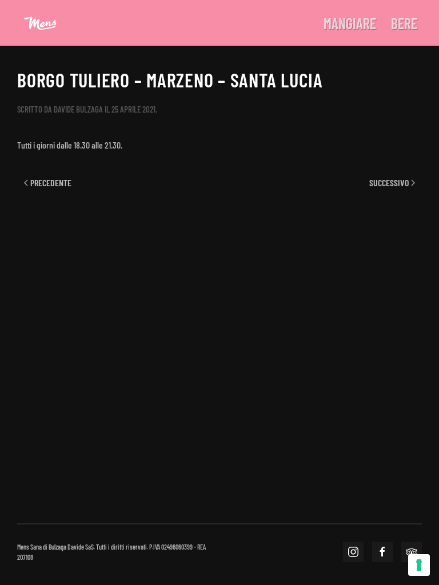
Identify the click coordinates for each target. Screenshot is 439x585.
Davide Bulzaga (78, 109)
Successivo (389, 182)
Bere (404, 23)
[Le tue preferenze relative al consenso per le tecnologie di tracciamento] (419, 565)
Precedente (50, 182)
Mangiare (350, 23)
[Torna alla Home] (40, 23)
